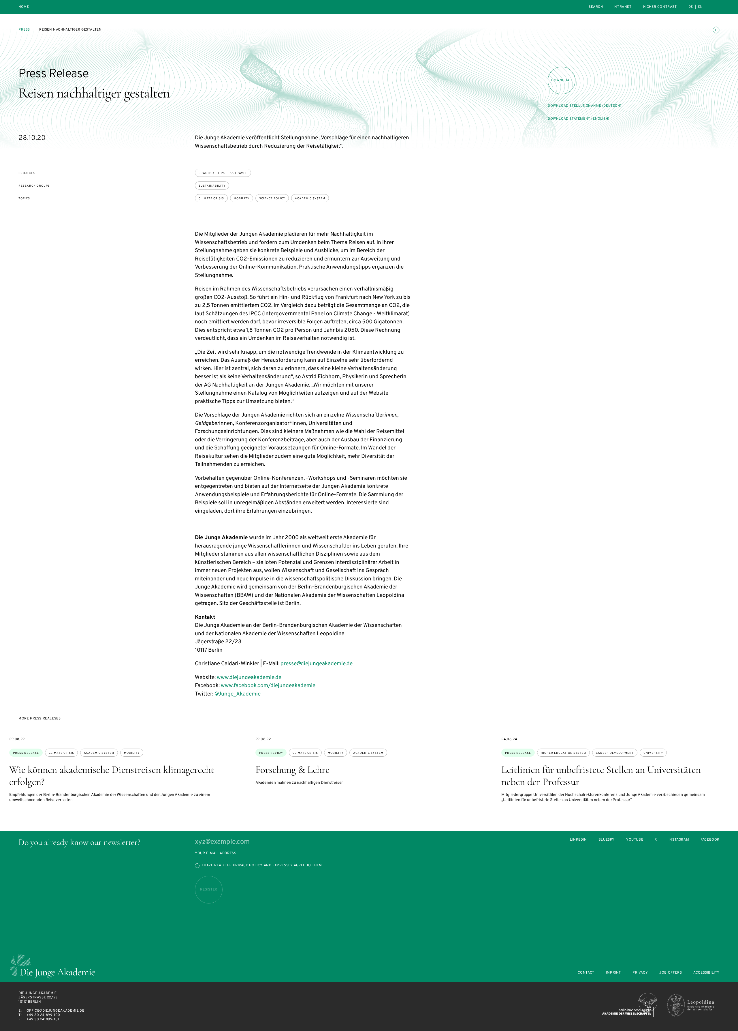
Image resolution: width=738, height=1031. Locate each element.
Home (23, 7)
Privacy (640, 973)
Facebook (710, 840)
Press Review (271, 753)
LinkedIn (578, 840)
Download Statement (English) (578, 119)
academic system (310, 198)
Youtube (634, 840)
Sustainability (212, 186)
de (690, 7)
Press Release (26, 753)
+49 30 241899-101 (43, 1019)
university (653, 753)
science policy (272, 198)
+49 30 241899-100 (43, 1015)
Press (24, 29)
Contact (586, 973)
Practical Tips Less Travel (223, 173)
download (561, 80)
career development (615, 753)
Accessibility (706, 973)
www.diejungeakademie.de (249, 677)
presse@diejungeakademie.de (316, 663)
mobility (241, 198)
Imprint (613, 973)
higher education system (563, 753)
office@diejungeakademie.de (55, 1010)
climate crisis (211, 198)
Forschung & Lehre (292, 770)
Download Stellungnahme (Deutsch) (584, 106)
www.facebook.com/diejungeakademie (268, 685)
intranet (622, 7)
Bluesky (606, 840)
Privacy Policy (248, 865)
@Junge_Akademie (237, 694)
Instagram (679, 840)
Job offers (670, 973)
